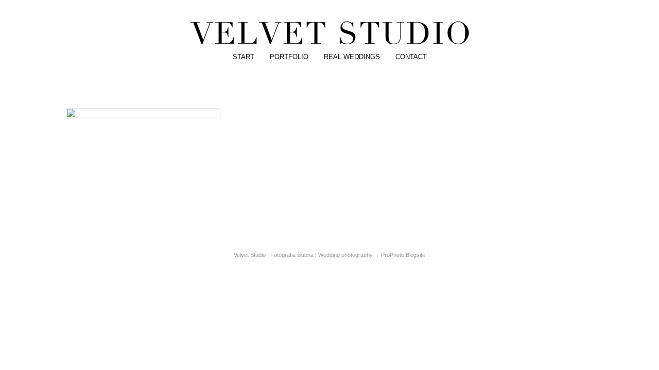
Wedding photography (345, 255)
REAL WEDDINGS (352, 57)
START (243, 57)
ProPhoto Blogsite (403, 255)
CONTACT (411, 57)
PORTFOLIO (289, 57)
